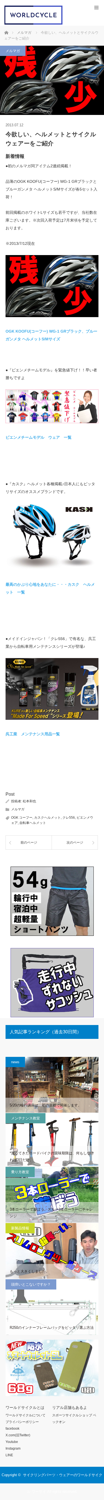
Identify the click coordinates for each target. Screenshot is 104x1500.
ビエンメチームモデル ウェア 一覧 (39, 437)
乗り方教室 (20, 1172)
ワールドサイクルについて (25, 1415)
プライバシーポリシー (22, 1422)
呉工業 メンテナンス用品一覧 (33, 734)
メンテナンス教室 (25, 1118)
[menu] (96, 7)
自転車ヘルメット (32, 823)
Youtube (12, 1442)
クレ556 (68, 818)
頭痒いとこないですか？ (31, 1284)
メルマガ (13, 51)
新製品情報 (20, 1228)
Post (10, 794)
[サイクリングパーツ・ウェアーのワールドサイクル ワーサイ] (33, 23)
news (15, 1062)
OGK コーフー (21, 818)
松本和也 (29, 801)
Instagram (13, 1448)
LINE (9, 1455)
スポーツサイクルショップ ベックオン (74, 1418)
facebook (12, 1428)
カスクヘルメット (47, 818)
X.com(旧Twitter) (18, 1435)
